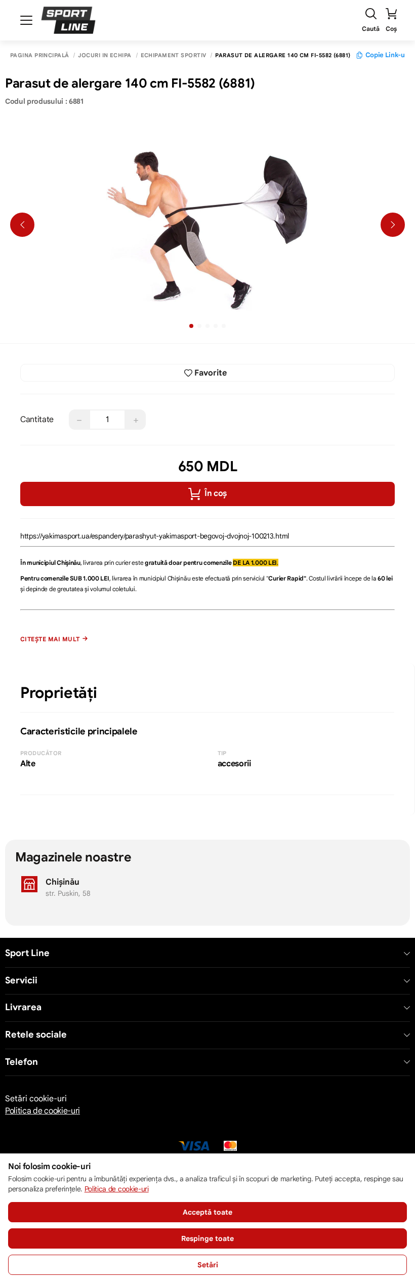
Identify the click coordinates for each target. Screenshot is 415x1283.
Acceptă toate (207, 1212)
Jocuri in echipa (104, 55)
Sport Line (27, 953)
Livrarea (23, 1007)
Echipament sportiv (173, 55)
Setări (207, 1264)
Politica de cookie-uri (42, 1111)
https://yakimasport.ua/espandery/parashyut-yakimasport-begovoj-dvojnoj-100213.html (154, 536)
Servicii (21, 980)
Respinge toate (207, 1238)
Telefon (21, 1062)
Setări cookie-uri (36, 1099)
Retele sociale (36, 1034)
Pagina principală (39, 55)
